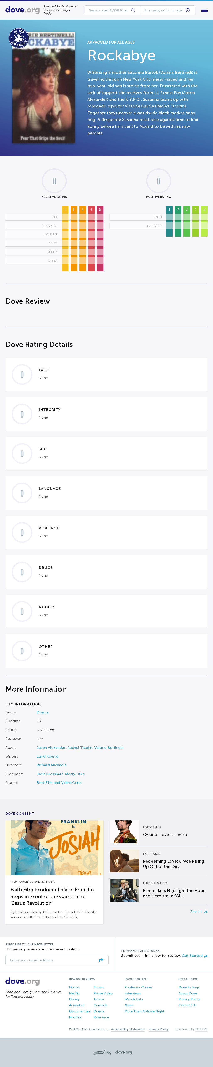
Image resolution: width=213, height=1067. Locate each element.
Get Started (192, 956)
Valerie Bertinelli (108, 747)
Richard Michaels (51, 765)
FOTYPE (201, 1029)
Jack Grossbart (50, 774)
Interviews (133, 993)
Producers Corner (138, 987)
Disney (74, 999)
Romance (101, 1017)
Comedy (100, 1005)
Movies (74, 987)
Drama (42, 712)
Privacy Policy (189, 999)
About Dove (187, 993)
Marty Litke (75, 774)
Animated (76, 1005)
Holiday (75, 1017)
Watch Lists (134, 999)
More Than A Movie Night (145, 1011)
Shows (99, 987)
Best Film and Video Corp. (59, 783)
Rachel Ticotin (79, 747)
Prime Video (103, 993)
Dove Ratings (188, 987)
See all (197, 911)
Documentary (80, 1011)
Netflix (74, 993)
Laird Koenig (47, 756)
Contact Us (187, 1005)
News (129, 1005)
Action (99, 999)
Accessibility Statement (128, 1029)
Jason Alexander (51, 747)
